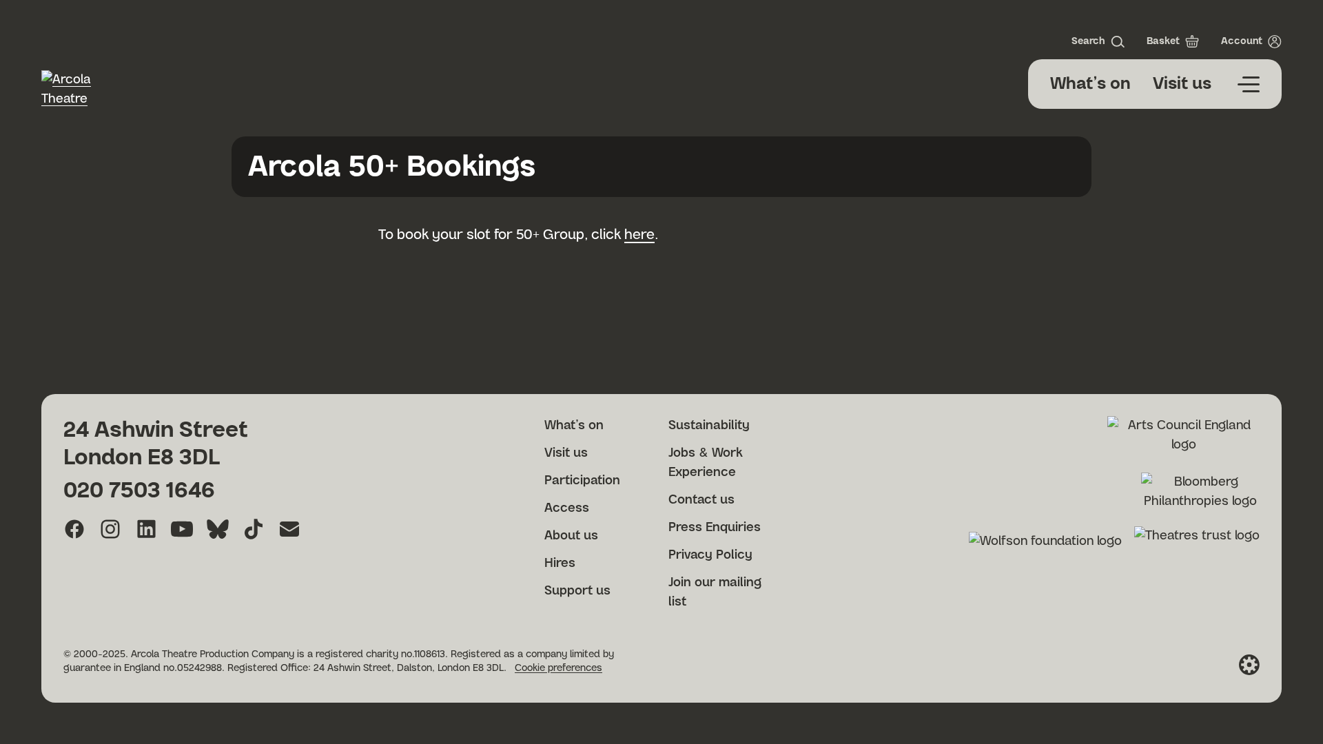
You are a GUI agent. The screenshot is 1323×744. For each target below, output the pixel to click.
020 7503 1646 (139, 490)
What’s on (1090, 84)
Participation (582, 481)
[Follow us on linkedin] (146, 529)
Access (566, 508)
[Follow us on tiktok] (254, 529)
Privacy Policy (710, 555)
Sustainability (709, 426)
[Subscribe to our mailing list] (289, 529)
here (639, 235)
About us (571, 536)
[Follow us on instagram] (110, 529)
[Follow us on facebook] (74, 529)
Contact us (701, 500)
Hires (559, 563)
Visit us (1182, 84)
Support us (577, 591)
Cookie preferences (558, 668)
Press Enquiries (714, 527)
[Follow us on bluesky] (218, 529)
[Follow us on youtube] (182, 529)
